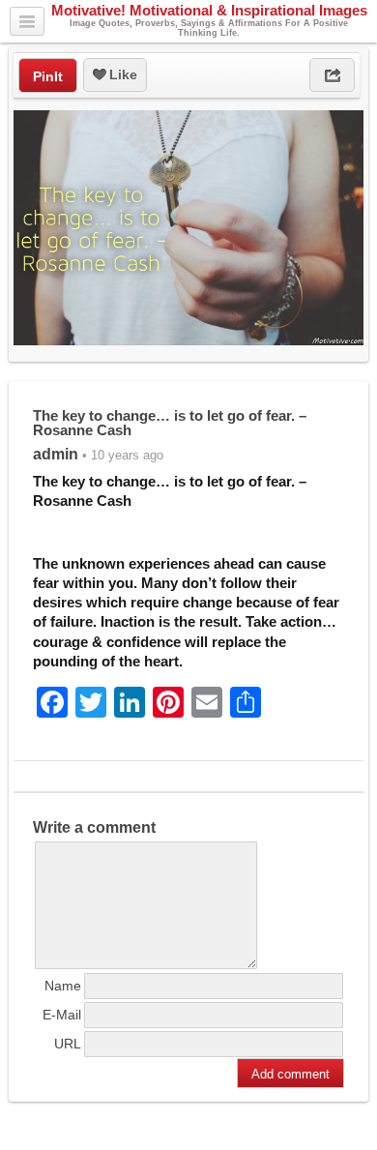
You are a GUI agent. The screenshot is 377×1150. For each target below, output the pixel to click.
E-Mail (62, 1014)
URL (67, 1043)
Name (62, 985)
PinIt (48, 76)
